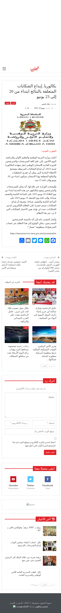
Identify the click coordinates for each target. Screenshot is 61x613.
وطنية (7, 103)
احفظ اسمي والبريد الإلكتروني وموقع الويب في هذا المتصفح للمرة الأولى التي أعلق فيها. (34, 444)
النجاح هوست (22, 606)
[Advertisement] (30, 32)
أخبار (13, 103)
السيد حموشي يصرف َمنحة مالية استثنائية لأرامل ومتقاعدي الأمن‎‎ (14, 265)
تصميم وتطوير (41, 606)
